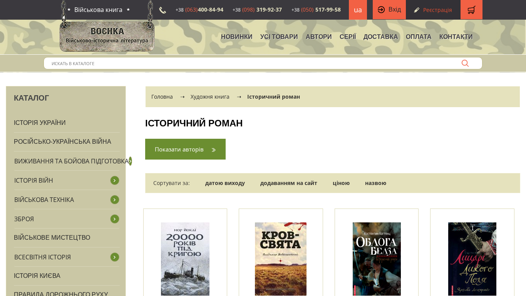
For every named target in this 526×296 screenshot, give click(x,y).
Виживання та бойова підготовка (71, 161)
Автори (319, 37)
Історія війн (33, 180)
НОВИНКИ (237, 37)
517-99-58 (316, 9)
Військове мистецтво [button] (52, 237)
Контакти (456, 37)
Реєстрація (437, 9)
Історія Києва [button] (37, 275)
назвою (375, 183)
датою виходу (225, 183)
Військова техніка (44, 199)
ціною (341, 183)
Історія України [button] (40, 122)
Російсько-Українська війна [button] (62, 141)
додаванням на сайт (288, 183)
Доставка (381, 37)
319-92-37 (257, 9)
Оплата (419, 37)
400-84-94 (199, 9)
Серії (348, 37)
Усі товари (279, 37)
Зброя (24, 219)
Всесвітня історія (42, 257)
